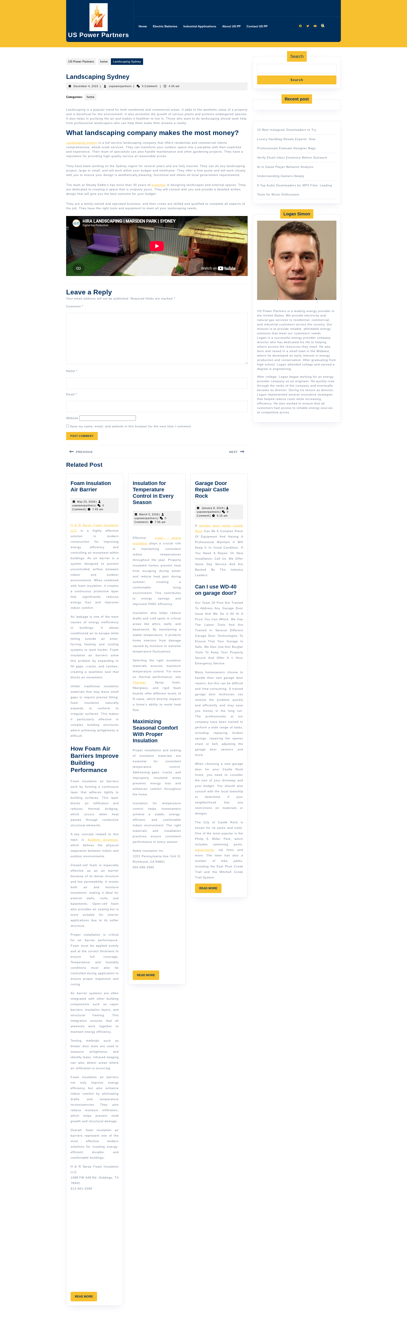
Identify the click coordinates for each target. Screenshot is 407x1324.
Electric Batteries (165, 26)
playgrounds (204, 850)
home (104, 61)
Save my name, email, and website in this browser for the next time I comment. (131, 426)
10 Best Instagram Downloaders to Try (286, 129)
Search (297, 56)
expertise (159, 185)
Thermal (139, 682)
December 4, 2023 (86, 86)
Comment (74, 306)
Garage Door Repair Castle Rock (212, 489)
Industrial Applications (199, 26)
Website (72, 418)
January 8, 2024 (212, 508)
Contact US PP (257, 26)
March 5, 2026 (149, 514)
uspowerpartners (120, 86)
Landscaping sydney (82, 142)
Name (71, 371)
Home (143, 26)
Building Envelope (103, 839)
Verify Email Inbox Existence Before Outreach (292, 157)
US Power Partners (98, 34)
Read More (86, 1298)
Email (71, 394)
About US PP (231, 26)
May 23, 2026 (86, 501)
